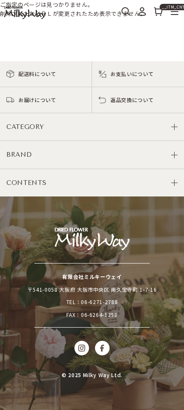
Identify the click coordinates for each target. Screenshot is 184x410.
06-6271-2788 (99, 301)
